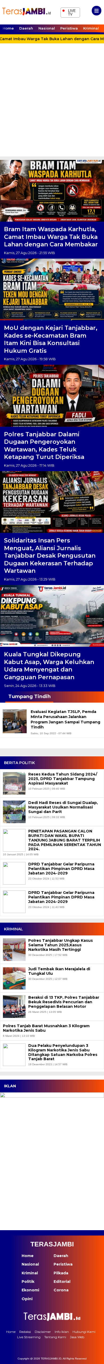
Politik (28, 1281)
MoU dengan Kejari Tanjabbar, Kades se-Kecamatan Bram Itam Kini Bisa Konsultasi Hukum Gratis (50, 339)
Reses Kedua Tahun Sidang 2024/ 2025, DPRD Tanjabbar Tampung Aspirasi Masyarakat (62, 778)
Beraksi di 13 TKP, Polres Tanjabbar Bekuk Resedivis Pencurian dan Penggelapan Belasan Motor (63, 1002)
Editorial (62, 1281)
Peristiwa (69, 28)
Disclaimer (43, 1332)
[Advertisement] (52, 102)
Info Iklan (62, 1332)
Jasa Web (77, 1337)
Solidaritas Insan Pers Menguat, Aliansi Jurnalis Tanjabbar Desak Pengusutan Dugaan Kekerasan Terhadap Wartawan (49, 555)
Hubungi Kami (84, 1332)
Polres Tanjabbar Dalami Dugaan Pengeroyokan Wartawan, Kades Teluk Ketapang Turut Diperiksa (44, 446)
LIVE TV (69, 11)
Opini (27, 1298)
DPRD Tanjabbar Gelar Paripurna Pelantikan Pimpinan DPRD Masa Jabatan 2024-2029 (61, 868)
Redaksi (25, 1332)
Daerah (26, 28)
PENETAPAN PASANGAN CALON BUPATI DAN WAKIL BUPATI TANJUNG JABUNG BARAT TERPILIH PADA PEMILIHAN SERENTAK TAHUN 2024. (64, 840)
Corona (61, 1290)
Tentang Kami (55, 1337)
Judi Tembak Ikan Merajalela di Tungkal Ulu (59, 971)
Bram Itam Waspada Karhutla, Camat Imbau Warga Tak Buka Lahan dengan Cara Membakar (51, 237)
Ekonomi (30, 1290)
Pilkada (61, 1273)
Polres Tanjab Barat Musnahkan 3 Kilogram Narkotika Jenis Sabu (46, 1028)
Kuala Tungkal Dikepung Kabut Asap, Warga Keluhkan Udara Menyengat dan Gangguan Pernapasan (49, 666)
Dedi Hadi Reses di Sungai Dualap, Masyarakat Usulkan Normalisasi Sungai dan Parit (63, 807)
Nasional (46, 28)
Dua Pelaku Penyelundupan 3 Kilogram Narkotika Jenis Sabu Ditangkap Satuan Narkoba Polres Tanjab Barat (62, 1052)
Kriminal (91, 28)
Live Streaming (29, 1337)
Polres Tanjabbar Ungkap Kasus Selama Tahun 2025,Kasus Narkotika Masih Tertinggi (60, 945)
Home (8, 28)
